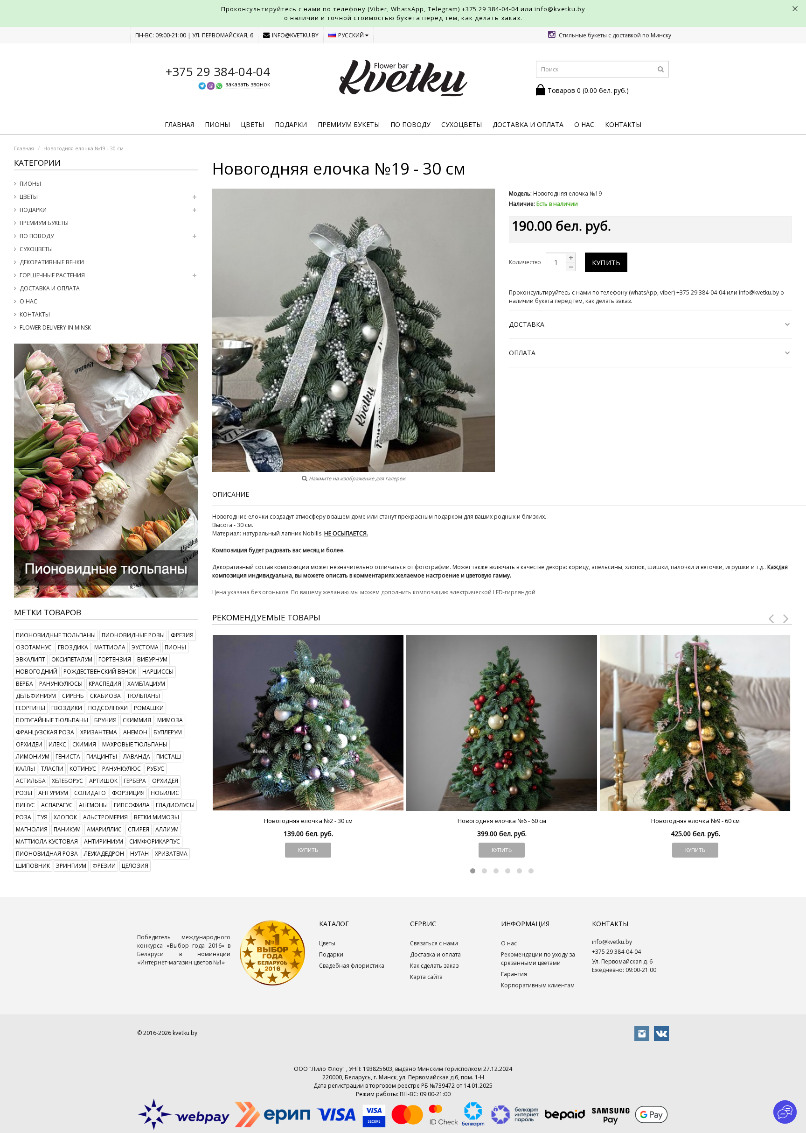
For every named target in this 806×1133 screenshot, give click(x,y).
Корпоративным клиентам (538, 985)
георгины (30, 708)
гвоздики (66, 708)
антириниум (103, 841)
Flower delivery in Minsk (55, 327)
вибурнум (152, 659)
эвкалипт (30, 659)
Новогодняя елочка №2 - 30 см (308, 820)
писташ (168, 756)
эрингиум (71, 866)
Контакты (623, 124)
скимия (84, 744)
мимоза (170, 720)
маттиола (109, 647)
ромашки (149, 708)
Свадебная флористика (351, 966)
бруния (105, 720)
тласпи (52, 769)
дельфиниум (36, 696)
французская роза (45, 732)
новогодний (36, 672)
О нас (584, 124)
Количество (525, 262)
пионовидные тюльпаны (56, 635)
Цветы (252, 124)
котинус (82, 769)
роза (23, 817)
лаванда (136, 756)
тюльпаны (143, 696)
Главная (179, 124)
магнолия (32, 829)
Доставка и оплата (528, 124)
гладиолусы (175, 805)
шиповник (33, 866)
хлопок (65, 817)
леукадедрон (104, 854)
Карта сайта (426, 977)
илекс (57, 744)
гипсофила (132, 805)
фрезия (182, 635)
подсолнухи (108, 708)
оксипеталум (71, 659)
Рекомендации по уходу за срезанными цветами (538, 958)
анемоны (93, 805)
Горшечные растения (52, 275)
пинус (25, 805)
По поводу (410, 124)
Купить (606, 262)
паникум (67, 829)
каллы (25, 769)
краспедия (105, 684)
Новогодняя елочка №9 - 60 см (695, 820)
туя (42, 817)
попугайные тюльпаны (52, 720)
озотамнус (34, 647)
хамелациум (146, 684)
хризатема (171, 854)
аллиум (167, 829)
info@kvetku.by (295, 35)
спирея (138, 829)
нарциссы (158, 672)
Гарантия (514, 974)
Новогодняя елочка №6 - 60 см (502, 820)
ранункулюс (121, 769)
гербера (135, 781)
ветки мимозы (156, 817)
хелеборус (67, 781)
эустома (145, 647)
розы (24, 793)
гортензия (114, 659)
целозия (135, 866)
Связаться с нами (434, 943)
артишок (103, 781)
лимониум (32, 756)
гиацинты (101, 756)
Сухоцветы (461, 124)
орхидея (165, 781)
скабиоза (105, 696)
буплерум (167, 732)
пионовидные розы (133, 635)
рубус (155, 769)
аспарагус (57, 805)
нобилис (165, 793)
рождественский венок (99, 672)
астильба (31, 781)
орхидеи (29, 744)
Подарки (291, 124)
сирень (73, 696)
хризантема (98, 732)
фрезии (104, 866)
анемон (135, 732)
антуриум (53, 793)
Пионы (217, 124)
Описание (230, 494)
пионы (175, 647)
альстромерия (105, 817)
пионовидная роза (47, 854)
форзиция (128, 793)
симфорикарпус (154, 841)
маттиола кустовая (47, 841)
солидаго (90, 793)
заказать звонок (247, 84)
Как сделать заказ (434, 966)
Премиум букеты (349, 124)
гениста (68, 756)
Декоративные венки (52, 262)
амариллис (104, 829)
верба (24, 684)
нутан (139, 854)
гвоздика (73, 647)
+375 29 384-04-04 (490, 9)
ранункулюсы (61, 684)
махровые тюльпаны (134, 744)
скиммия (137, 720)
